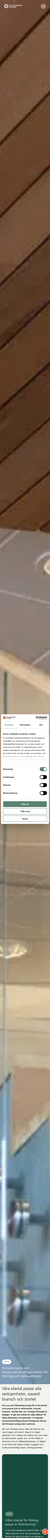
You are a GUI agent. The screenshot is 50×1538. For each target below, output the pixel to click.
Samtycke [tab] (9, 725)
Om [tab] (41, 725)
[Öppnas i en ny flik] (36, 717)
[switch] (43, 777)
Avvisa (25, 819)
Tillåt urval (25, 811)
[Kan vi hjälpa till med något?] (45, 1531)
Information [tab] (25, 725)
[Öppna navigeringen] (43, 6)
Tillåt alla (25, 804)
